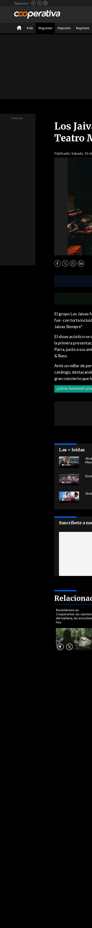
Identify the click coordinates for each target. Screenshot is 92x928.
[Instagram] (45, 3)
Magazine (45, 28)
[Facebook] (33, 3)
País (30, 28)
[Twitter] (39, 3)
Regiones (82, 28)
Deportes (64, 28)
